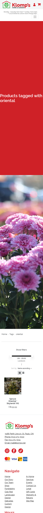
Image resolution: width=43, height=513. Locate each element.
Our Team (9, 482)
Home (4, 334)
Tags (11, 334)
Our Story (9, 479)
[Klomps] (16, 4)
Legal (28, 489)
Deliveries (9, 501)
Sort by (13, 368)
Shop (7, 486)
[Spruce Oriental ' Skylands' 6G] (12, 386)
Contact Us (31, 486)
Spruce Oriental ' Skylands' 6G (13, 401)
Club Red (9, 492)
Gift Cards (30, 492)
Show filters (21, 349)
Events (29, 482)
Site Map (30, 501)
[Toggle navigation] (35, 16)
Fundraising (10, 489)
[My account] (34, 4)
